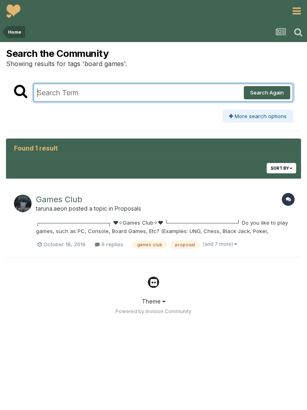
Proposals (128, 208)
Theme (152, 301)
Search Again (267, 92)
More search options (260, 116)
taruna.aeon (51, 208)
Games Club (59, 199)
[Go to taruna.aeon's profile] (23, 203)
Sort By (280, 168)
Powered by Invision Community (153, 311)
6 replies (111, 244)
